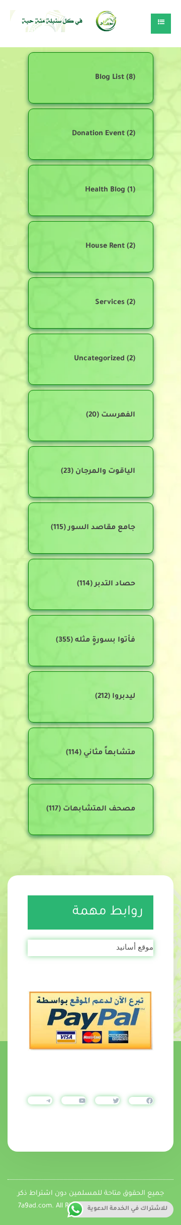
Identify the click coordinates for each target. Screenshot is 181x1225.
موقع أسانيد (134, 947)
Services (110, 303)
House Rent (105, 247)
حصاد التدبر (115, 584)
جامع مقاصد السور (101, 528)
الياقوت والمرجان (105, 472)
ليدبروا (123, 697)
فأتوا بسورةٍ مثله (105, 641)
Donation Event (98, 134)
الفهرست (118, 416)
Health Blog (105, 190)
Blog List (109, 78)
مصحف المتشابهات (99, 809)
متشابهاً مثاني (109, 753)
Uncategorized (99, 359)
